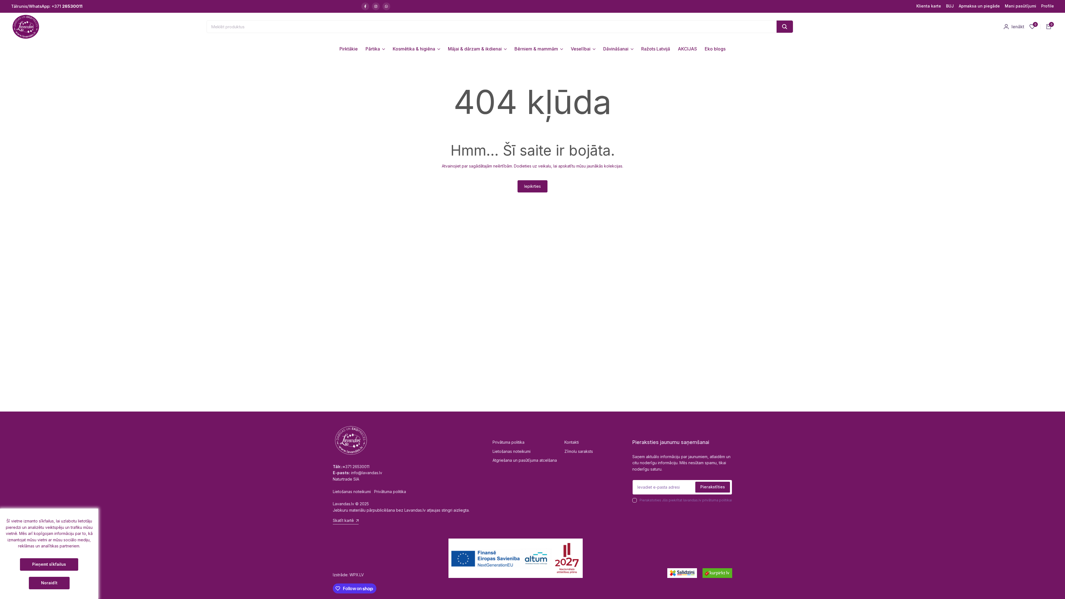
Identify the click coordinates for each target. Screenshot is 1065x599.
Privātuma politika (508, 442)
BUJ (950, 6)
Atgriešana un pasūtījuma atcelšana (525, 460)
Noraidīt (49, 582)
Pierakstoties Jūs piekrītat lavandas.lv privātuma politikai (686, 500)
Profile (1047, 6)
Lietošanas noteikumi (512, 451)
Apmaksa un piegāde (979, 6)
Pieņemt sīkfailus (49, 564)
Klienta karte (928, 6)
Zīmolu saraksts (578, 451)
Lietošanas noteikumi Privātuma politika (369, 491)
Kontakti (571, 442)
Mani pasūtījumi (1020, 6)
